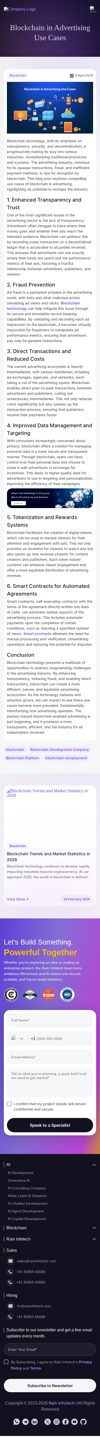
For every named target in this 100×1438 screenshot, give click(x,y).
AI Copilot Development (28, 1221)
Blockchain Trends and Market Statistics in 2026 (48, 856)
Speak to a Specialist (50, 1125)
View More (16, 899)
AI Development (21, 1173)
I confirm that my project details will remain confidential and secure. (50, 1106)
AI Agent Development (27, 1213)
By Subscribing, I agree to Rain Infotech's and (53, 1367)
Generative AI (19, 1181)
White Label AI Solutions (28, 1197)
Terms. (36, 1370)
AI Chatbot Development (29, 1205)
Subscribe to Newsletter (50, 1387)
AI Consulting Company (27, 1189)
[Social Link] (16, 1423)
